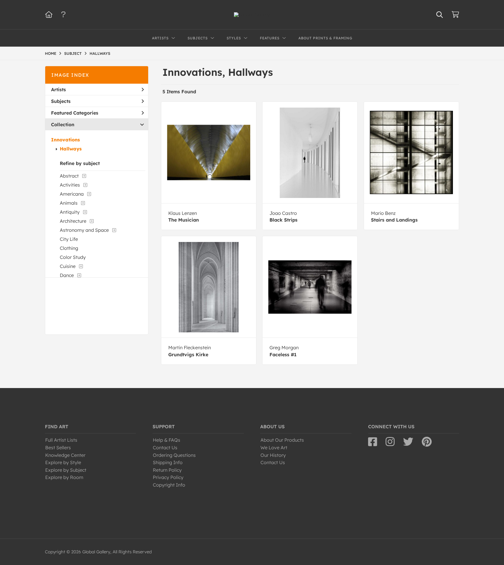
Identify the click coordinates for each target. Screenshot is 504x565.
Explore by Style (63, 462)
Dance (67, 275)
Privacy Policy (168, 477)
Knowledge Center (65, 455)
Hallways (71, 149)
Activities (70, 185)
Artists (58, 89)
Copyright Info (169, 485)
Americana (72, 194)
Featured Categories (74, 113)
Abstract (69, 176)
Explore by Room (64, 477)
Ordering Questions (174, 455)
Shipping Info (168, 462)
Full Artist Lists (61, 440)
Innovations (65, 140)
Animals (69, 203)
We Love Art (273, 447)
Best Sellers (58, 447)
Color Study (73, 257)
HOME (50, 53)
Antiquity (70, 212)
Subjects (61, 101)
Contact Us (165, 447)
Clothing (69, 248)
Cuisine (68, 266)
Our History (273, 455)
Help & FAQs (166, 440)
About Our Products (282, 440)
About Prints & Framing (325, 38)
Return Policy (167, 470)
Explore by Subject (65, 470)
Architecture (73, 221)
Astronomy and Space (84, 230)
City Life (69, 239)
